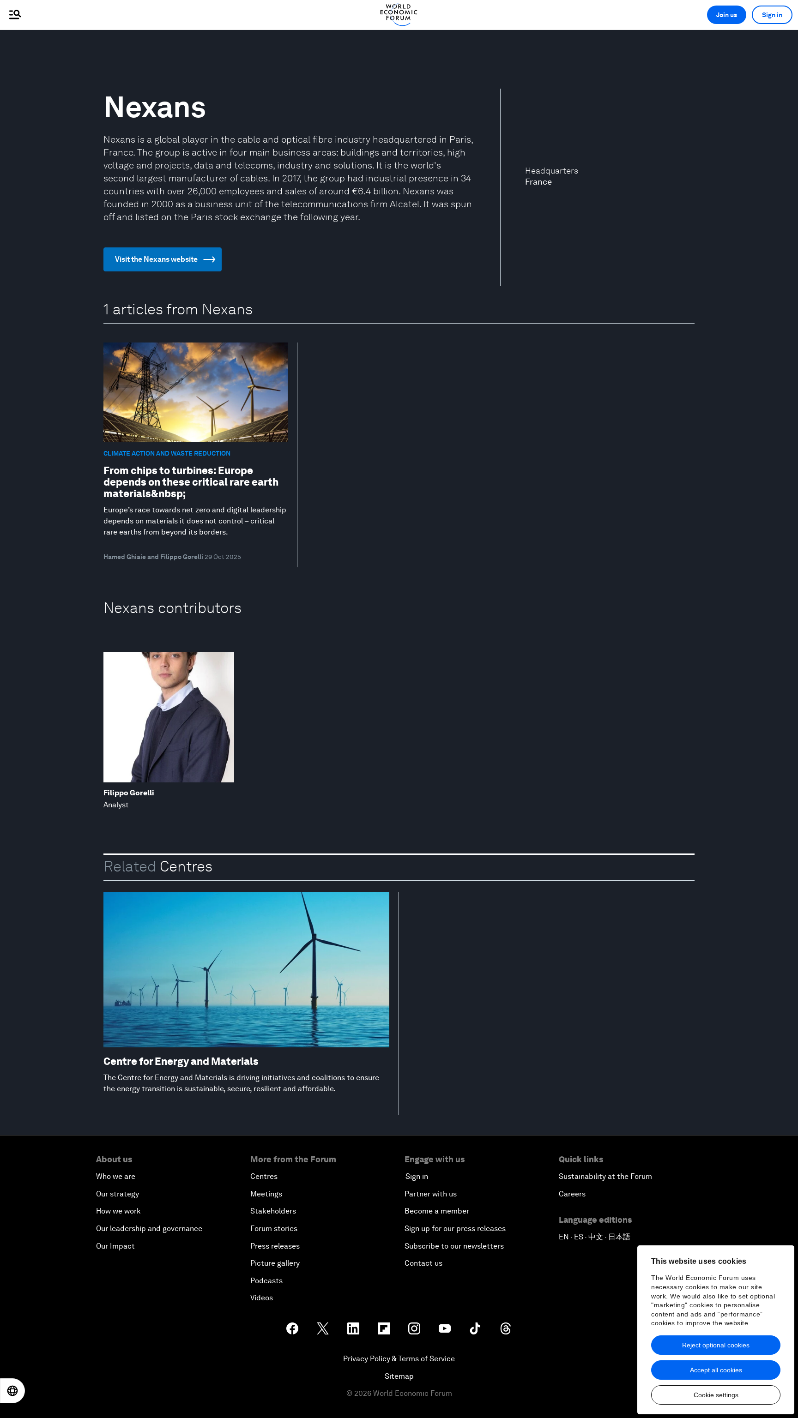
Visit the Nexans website (156, 259)
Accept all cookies (716, 1370)
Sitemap (399, 1376)
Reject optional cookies (716, 1345)
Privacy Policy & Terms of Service (399, 1358)
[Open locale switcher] (12, 1391)
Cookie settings (716, 1395)
